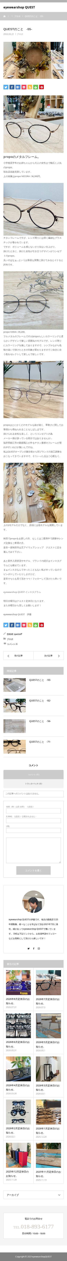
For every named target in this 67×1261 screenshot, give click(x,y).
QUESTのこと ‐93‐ (40, 680)
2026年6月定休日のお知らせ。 (18, 1044)
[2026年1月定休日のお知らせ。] (48, 1112)
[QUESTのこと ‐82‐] (14, 705)
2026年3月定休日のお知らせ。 (48, 1087)
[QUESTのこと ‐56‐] (14, 726)
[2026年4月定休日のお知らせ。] (18, 1068)
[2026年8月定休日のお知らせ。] (18, 982)
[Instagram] (38, 947)
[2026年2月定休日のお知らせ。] (18, 1112)
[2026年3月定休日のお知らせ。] (48, 1069)
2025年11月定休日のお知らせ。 (48, 1174)
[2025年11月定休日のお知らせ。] (48, 1155)
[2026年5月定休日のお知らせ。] (48, 1025)
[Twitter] (28, 947)
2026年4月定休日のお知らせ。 (18, 1087)
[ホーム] (4, 16)
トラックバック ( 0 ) (33, 783)
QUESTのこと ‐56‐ (40, 721)
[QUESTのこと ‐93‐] (14, 685)
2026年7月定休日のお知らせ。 (48, 1001)
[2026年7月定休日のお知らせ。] (48, 982)
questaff (18, 634)
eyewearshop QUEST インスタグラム (22, 592)
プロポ (20, 34)
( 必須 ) (19, 806)
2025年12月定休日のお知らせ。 (17, 1173)
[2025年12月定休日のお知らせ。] (18, 1155)
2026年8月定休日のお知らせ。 (18, 1001)
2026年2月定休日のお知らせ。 (18, 1130)
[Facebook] (33, 947)
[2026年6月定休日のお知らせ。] (18, 1025)
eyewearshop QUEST (19, 7)
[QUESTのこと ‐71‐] (14, 747)
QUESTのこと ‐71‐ (40, 741)
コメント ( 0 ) (33, 774)
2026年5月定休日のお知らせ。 (48, 1044)
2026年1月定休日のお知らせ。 (48, 1130)
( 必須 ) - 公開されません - (21, 816)
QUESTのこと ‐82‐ (40, 700)
